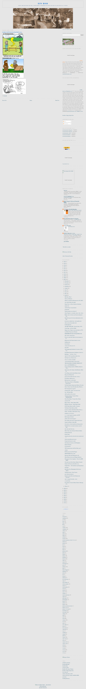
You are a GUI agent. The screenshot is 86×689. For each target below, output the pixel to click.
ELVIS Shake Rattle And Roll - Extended (72, 406)
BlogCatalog (43, 687)
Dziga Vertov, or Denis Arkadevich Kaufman (73, 304)
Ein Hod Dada (65, 665)
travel (64, 626)
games (64, 547)
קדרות (64, 651)
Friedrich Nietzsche (68, 432)
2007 (65, 279)
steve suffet (65, 624)
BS (63, 524)
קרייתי (64, 652)
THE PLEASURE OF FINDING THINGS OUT (73, 363)
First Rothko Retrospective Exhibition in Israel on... (74, 352)
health (64, 554)
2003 (65, 493)
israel (63, 562)
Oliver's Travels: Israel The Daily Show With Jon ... (74, 386)
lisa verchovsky (65, 579)
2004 (65, 492)
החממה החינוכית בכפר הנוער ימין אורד (74, 210)
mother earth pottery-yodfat (68, 673)
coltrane (66, 450)
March (66, 486)
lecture (64, 576)
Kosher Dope (67, 434)
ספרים (64, 645)
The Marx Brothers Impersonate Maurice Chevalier (74, 385)
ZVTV (64, 635)
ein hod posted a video (67, 133)
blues (63, 522)
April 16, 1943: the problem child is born (72, 356)
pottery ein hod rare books (67, 605)
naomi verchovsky (66, 595)
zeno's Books (66, 241)
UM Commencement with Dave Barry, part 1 (73, 448)
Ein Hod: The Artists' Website (68, 669)
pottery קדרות (65, 607)
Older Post (57, 100)
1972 (65, 502)
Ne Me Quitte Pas (68, 324)
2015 (65, 267)
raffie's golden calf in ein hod (70, 394)
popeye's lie (67, 305)
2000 (65, 499)
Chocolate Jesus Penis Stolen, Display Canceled (73, 462)
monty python (65, 587)
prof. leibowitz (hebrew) (69, 474)
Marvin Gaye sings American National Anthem (73, 430)
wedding (64, 632)
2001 (65, 497)
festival (64, 543)
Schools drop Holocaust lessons (70, 439)
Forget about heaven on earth (70, 441)
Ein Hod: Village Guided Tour (68, 115)
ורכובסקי (64, 637)
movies (64, 590)
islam (63, 560)
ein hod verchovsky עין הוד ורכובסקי (69, 540)
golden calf (65, 551)
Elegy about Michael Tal (69, 374)
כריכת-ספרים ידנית (71, 226)
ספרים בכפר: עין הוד (67, 225)
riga (63, 615)
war (63, 631)
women (64, 634)
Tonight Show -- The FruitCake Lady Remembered (74, 465)
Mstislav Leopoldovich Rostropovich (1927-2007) (74, 300)
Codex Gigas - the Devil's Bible (70, 328)
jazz (63, 565)
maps (63, 580)
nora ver (65, 190)
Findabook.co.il (69, 91)
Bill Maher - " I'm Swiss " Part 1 (71, 354)
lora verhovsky (65, 672)
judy (63, 568)
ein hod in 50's (67, 400)
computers (64, 529)
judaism (64, 566)
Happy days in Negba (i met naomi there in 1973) (74, 330)
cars (63, 526)
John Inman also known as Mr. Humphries (72, 442)
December (67, 281)
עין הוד (64, 649)
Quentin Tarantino (68, 444)
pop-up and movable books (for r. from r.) (72, 376)
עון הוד (64, 648)
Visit (66, 163)
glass (63, 549)
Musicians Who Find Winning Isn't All (72, 455)
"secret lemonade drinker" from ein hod (72, 361)
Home (31, 100)
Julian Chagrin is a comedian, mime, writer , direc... (74, 313)
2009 (65, 275)
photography (65, 599)
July (66, 290)
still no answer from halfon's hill (70, 322)
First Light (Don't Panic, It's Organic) (71, 218)
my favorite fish (67, 446)
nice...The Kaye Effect (69, 392)
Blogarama (43, 686)
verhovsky (64, 629)
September (67, 286)
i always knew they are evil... (70, 345)
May (66, 293)
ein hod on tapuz (66, 667)
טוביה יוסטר (65, 638)
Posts (65, 121)
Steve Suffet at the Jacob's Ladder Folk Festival (73, 420)
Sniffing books (67, 342)
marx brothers (65, 582)
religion (64, 613)
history (64, 558)
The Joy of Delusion (68, 298)
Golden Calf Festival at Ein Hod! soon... (12, 32)
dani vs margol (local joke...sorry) (71, 479)
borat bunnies (67, 343)
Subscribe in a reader (67, 246)
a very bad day (67, 480)
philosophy (65, 598)
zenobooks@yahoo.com (67, 74)
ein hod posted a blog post (67, 130)
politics (64, 602)
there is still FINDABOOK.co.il (70, 365)
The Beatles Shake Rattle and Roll (71, 407)
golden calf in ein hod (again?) (70, 418)
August (66, 288)
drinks (64, 533)
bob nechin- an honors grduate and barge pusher (74, 424)
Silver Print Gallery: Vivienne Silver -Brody (73, 398)
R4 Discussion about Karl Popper (71, 451)
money (64, 585)
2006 (65, 488)
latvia (64, 573)
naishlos (64, 593)
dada (63, 532)
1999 (65, 501)
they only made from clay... (70, 428)
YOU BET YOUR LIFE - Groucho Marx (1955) (73, 326)
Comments (66, 123)
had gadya (67, 467)
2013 (65, 268)
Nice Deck (67, 347)
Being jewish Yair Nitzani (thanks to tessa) (72, 340)
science (64, 620)
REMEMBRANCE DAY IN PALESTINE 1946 (73, 333)
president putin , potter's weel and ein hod (72, 390)
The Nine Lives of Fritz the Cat (70, 357)
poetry (64, 601)
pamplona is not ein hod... (69, 413)
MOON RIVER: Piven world (70, 453)
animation (64, 518)
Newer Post (4, 100)
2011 (65, 272)
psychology (65, 610)
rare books (64, 612)
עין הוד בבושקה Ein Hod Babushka (70, 209)
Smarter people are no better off (70, 311)
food (63, 546)
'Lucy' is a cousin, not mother (70, 359)
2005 (65, 490)
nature (64, 596)
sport (63, 623)
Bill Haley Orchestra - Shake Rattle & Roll (72, 404)
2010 (65, 274)
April (66, 295)
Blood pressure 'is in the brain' (70, 380)
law (63, 574)
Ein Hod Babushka (66, 664)
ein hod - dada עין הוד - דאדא (69, 233)
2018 (65, 265)
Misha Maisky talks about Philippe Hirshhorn (73, 457)
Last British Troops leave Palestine (71, 331)
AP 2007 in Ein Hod (66, 662)
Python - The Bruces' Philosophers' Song (72, 411)
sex (63, 621)
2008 (65, 277)
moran (64, 588)
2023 (65, 261)
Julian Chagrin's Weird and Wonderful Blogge (71, 202)
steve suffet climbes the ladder (70, 302)
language (64, 571)
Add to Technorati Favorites (68, 256)
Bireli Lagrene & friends (69, 416)
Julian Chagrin (65, 569)
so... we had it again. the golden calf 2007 (72, 415)
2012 (65, 270)
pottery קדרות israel (66, 609)
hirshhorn (64, 557)
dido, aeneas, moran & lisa (70, 335)
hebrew (64, 555)
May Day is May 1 (68, 296)
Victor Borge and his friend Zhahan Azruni (73, 373)
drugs (64, 535)
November (67, 282)
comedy (64, 527)
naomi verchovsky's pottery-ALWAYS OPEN (71, 675)
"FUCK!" (65, 203)
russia (64, 618)
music (64, 591)
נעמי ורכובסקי (65, 643)
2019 (65, 263)
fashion (64, 541)
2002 (65, 495)
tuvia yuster (65, 627)
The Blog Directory (66, 678)
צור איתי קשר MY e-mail (67, 29)
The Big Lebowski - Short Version (71, 472)
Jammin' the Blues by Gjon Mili (70, 422)
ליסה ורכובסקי (65, 641)
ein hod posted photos (67, 134)
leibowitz (64, 577)
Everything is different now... (70, 378)
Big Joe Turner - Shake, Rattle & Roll (71, 402)
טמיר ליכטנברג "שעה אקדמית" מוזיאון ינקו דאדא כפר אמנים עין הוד (73, 235)
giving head (67, 309)
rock (63, 616)
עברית (64, 646)
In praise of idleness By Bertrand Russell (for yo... (74, 409)
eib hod (64, 537)
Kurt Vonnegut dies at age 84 (70, 388)
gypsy (64, 552)
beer (63, 521)
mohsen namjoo (65, 584)
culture (64, 530)
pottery (64, 604)
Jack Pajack (65, 563)
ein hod (43, 3)
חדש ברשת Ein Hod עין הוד (69, 196)
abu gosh (64, 516)
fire (63, 544)
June (66, 291)
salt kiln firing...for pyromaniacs (70, 307)
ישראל (64, 640)
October (66, 284)
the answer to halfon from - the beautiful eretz (73, 321)
